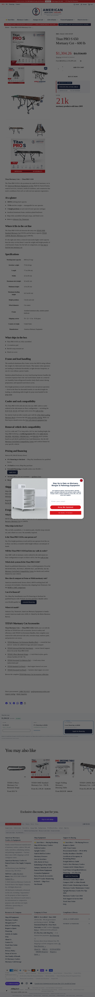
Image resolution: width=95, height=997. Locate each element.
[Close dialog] (81, 480)
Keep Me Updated (65, 507)
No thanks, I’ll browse (66, 512)
